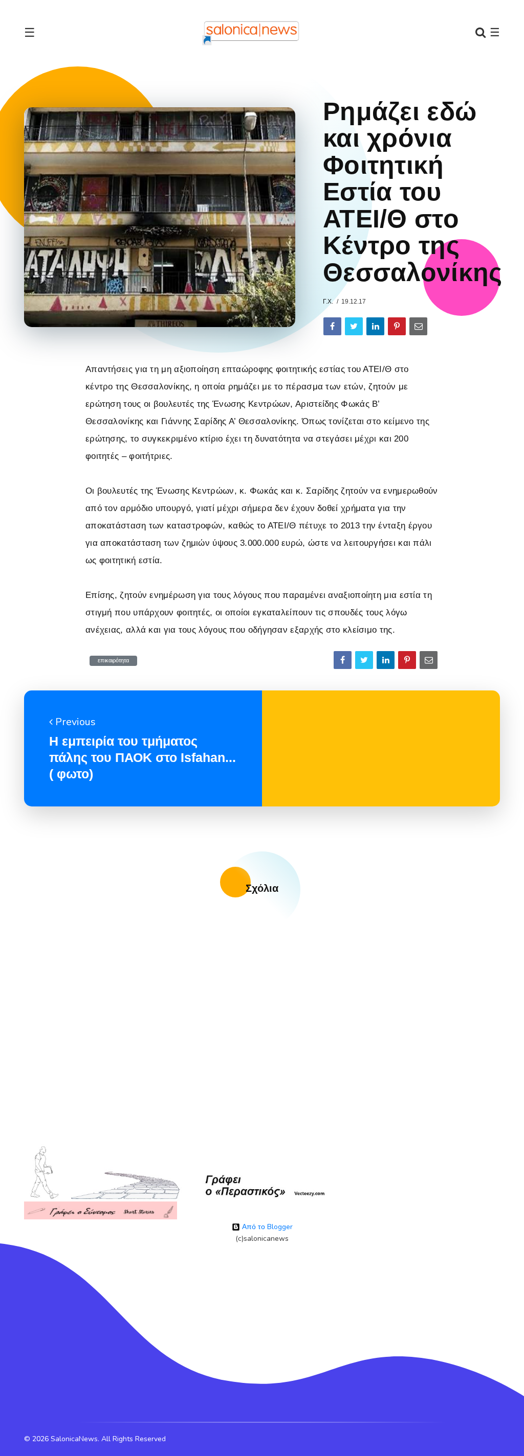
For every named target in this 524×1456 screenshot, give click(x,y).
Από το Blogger (266, 1227)
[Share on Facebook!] (332, 326)
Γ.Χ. (328, 301)
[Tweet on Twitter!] (354, 326)
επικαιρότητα (113, 660)
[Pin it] (397, 326)
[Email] (418, 326)
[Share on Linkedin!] (375, 326)
